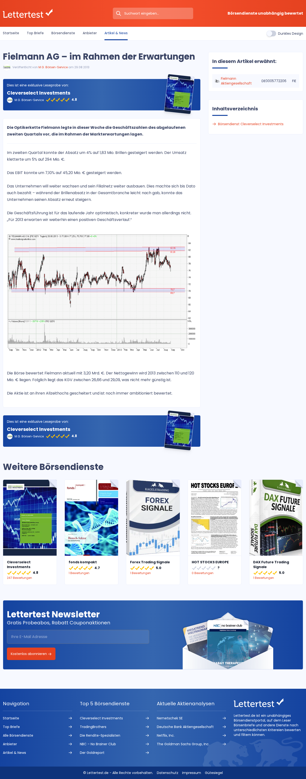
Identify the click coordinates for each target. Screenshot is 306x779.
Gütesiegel (214, 772)
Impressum (191, 772)
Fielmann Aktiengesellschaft (236, 81)
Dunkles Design (290, 33)
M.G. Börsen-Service (53, 67)
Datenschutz (167, 772)
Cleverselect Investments (38, 93)
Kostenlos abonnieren (29, 653)
